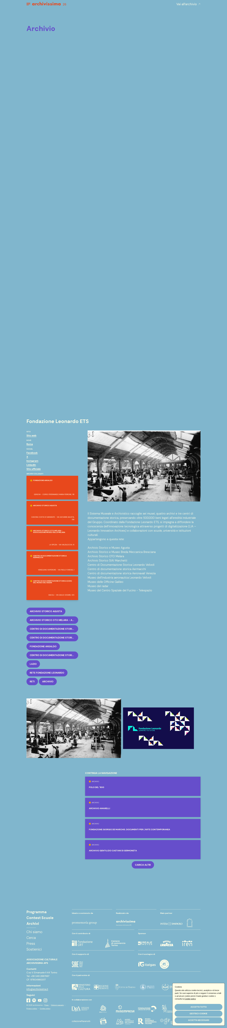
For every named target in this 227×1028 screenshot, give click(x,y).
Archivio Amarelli (99, 808)
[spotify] (34, 1000)
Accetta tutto (199, 1007)
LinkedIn (31, 464)
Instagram (32, 460)
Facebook (32, 452)
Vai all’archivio (186, 4)
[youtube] (40, 1000)
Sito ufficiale (33, 468)
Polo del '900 (96, 787)
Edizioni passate (57, 1005)
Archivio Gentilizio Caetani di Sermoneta (113, 851)
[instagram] (45, 1000)
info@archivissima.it (37, 989)
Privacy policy (31, 1008)
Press (46, 1005)
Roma (29, 444)
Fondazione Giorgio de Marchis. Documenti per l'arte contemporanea (129, 829)
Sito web (31, 435)
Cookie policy (45, 1008)
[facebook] (28, 1000)
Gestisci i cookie (198, 1014)
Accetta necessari (198, 1020)
